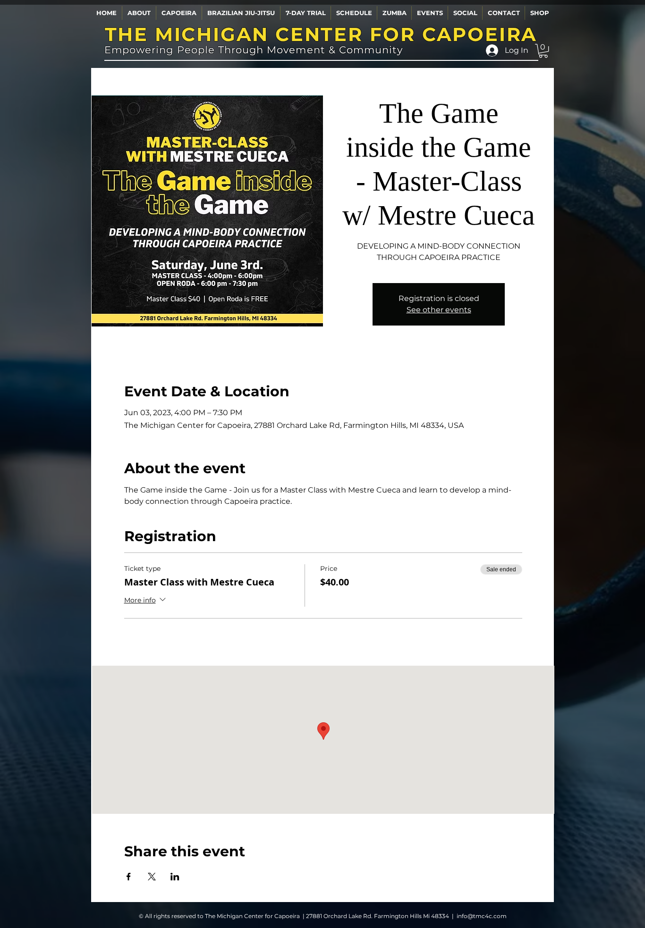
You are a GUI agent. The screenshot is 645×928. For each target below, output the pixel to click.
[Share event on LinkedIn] (174, 876)
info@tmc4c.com (482, 916)
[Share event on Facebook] (128, 876)
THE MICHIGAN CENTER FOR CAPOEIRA (321, 34)
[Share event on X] (151, 876)
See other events (439, 309)
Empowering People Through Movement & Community (253, 50)
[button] (139, 13)
